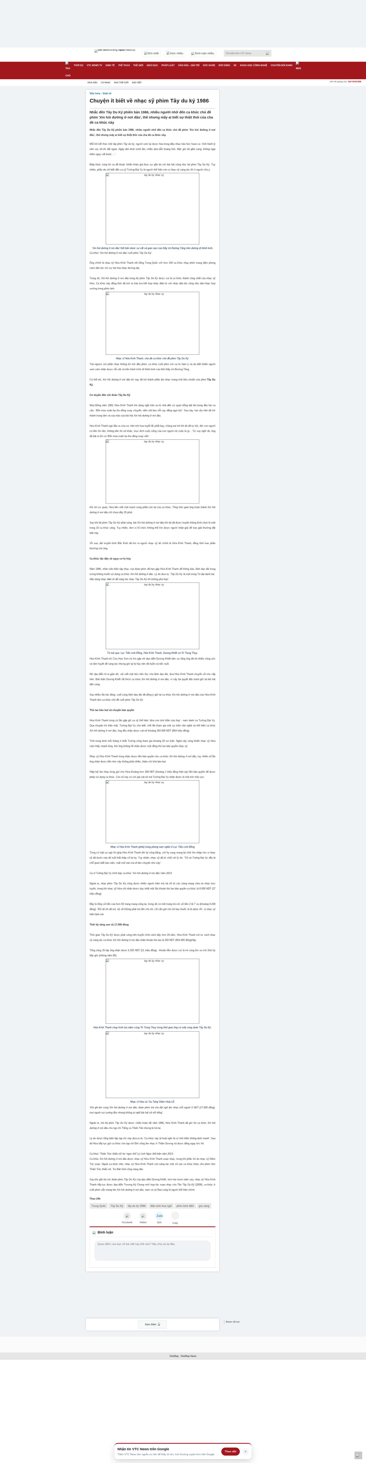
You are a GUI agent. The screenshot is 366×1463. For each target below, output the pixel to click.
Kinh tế (110, 65)
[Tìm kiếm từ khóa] (268, 53)
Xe (235, 65)
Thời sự (78, 65)
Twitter (143, 1222)
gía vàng (204, 1205)
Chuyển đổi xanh (281, 65)
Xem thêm (151, 1324)
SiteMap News (189, 1356)
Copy (175, 1223)
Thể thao (124, 65)
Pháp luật (168, 65)
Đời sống (224, 65)
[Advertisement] (251, 147)
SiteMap (174, 1356)
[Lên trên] (358, 1455)
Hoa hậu (92, 82)
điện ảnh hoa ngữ (161, 1205)
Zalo (159, 1222)
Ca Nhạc (106, 82)
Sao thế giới (121, 82)
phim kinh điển (185, 1205)
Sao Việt (137, 82)
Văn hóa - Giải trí (188, 65)
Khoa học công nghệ (253, 65)
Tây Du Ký (117, 1205)
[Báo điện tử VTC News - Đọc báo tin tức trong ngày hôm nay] (115, 55)
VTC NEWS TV (94, 65)
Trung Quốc (99, 1205)
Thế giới (138, 65)
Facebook (127, 1222)
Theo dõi (230, 1451)
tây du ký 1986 (137, 1205)
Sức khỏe (209, 65)
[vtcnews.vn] (127, 1216)
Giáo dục (152, 65)
